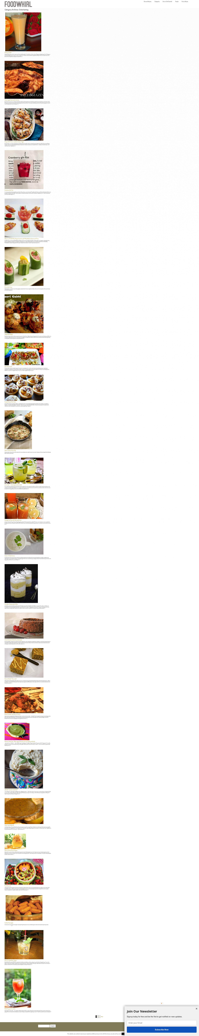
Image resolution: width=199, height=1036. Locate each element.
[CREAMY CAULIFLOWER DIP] (24, 788)
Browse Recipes (147, 1)
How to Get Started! (167, 1)
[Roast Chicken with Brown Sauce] (24, 712)
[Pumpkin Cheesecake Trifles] (21, 602)
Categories (157, 1)
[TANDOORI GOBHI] (24, 332)
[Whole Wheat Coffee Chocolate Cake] (24, 638)
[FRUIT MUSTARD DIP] (24, 823)
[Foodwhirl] (18, 4)
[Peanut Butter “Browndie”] (24, 677)
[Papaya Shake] (23, 51)
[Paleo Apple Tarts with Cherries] (24, 98)
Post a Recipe (185, 1)
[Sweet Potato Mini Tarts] (24, 400)
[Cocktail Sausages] (24, 921)
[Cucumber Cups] (24, 285)
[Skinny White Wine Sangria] (15, 848)
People (176, 1)
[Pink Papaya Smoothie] (18, 1007)
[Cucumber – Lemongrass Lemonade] (24, 483)
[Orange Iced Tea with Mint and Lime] (24, 518)
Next (102, 1016)
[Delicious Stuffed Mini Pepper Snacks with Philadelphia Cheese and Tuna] (24, 237)
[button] (162, 1011)
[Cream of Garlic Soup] (24, 554)
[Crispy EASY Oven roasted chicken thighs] (24, 140)
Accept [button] (124, 1033)
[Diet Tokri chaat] (24, 365)
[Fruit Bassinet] (24, 884)
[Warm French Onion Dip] (18, 448)
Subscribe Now (161, 1029)
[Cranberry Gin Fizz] (24, 188)
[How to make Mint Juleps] (24, 959)
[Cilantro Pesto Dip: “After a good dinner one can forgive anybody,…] (17, 739)
